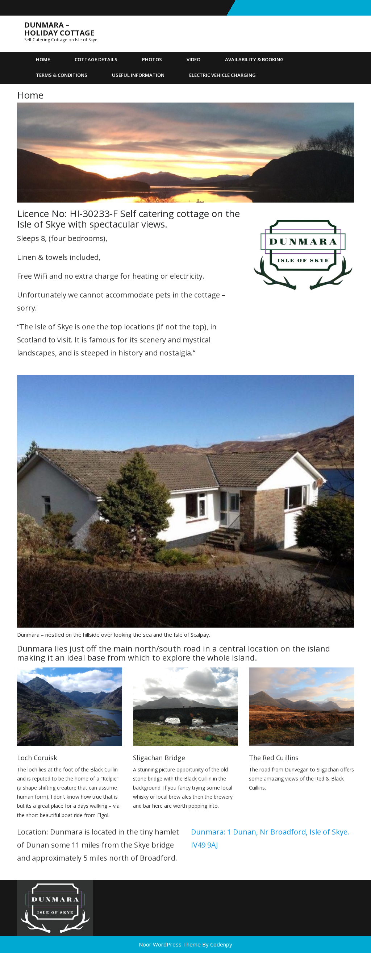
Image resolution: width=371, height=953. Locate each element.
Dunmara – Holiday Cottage (59, 29)
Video (193, 59)
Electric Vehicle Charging (222, 75)
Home (43, 59)
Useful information (138, 75)
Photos (152, 59)
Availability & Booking (254, 59)
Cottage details (96, 59)
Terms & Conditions (61, 75)
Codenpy (221, 944)
